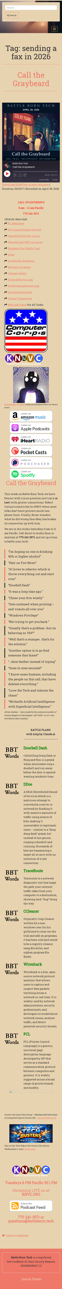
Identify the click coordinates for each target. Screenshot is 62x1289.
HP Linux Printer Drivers (24, 229)
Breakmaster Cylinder (14, 404)
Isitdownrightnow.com (23, 286)
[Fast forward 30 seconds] (25, 175)
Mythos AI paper (19, 267)
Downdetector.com (20, 279)
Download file (11, 184)
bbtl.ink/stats (17, 304)
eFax (11, 254)
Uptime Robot (17, 273)
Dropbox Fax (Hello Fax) (24, 248)
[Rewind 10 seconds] (14, 175)
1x (20, 175)
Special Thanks (32, 1279)
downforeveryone (20, 292)
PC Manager (16, 223)
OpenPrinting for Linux (24, 236)
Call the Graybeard (31, 79)
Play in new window (35, 184)
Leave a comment (17, 1235)
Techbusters (30, 1149)
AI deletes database (21, 261)
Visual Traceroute (20, 298)
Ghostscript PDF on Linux (25, 242)
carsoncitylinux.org (47, 1117)
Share (55, 180)
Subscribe (44, 180)
